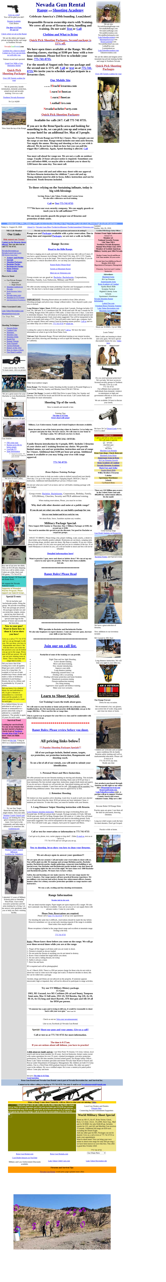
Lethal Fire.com (108, 303)
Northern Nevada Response (13, 97)
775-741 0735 (66, 203)
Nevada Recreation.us (10, 251)
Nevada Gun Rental (47, 1172)
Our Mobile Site (60, 80)
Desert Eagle (112, 429)
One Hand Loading (14, 352)
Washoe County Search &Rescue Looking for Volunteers (14, 852)
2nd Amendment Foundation (16, 300)
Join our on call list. (60, 646)
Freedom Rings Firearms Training (108, 306)
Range (42, 10)
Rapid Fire (11, 339)
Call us (83, 321)
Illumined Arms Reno (108, 455)
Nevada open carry (14, 295)
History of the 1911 (14, 348)
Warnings (10, 332)
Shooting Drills (12, 337)
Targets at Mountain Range (60, 269)
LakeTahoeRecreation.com (108, 50)
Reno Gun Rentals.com (59, 1154)
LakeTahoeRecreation (106, 37)
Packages (47, 233)
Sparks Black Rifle (108, 470)
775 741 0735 (58, 324)
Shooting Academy (68, 10)
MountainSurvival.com (10, 314)
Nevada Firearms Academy (108, 465)
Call (79, 28)
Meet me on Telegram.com (60, 273)
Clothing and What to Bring (60, 34)
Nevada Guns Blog (43, 227)
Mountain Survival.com (108, 311)
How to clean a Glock (15, 350)
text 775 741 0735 (55, 916)
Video (94, 1102)
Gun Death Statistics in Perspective (107, 533)
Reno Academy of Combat (108, 284)
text (71, 67)
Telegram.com (88, 227)
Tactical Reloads (13, 346)
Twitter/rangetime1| (75, 227)
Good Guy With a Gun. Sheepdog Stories (14, 64)
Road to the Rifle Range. (60, 249)
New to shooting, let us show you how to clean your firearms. (60, 847)
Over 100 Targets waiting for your (14, 79)
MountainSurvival (107, 39)
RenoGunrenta (106, 42)
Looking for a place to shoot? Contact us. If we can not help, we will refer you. (14, 53)
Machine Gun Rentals (108, 451)
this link (13, 740)
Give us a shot (13, 15)
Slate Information (13, 451)
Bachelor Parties (101, 557)
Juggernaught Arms (108, 282)
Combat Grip (12, 330)
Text (70, 28)
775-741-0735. (42, 59)
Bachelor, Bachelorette (64, 277)
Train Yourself (12, 343)
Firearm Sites (96, 1108)
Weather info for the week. (60, 900)
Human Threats (13, 341)
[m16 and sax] (14, 778)
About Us (31, 227)
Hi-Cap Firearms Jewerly (108, 460)
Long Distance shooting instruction (40, 812)
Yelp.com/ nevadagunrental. (67, 1019)
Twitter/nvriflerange (59, 227)
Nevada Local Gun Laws (11, 253)
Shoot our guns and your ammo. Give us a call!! (65, 1029)
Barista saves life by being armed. (14, 446)
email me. (69, 324)
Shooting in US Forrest (15, 298)
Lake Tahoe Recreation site (96, 1161)
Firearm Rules (12, 328)
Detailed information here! (60, 553)
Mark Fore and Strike (108, 468)
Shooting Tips (12, 335)
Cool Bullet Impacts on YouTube (24, 1158)
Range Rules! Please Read (60, 265)
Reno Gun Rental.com (24, 1154)
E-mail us (80, 836)
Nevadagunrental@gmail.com (93, 1084)
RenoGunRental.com (108, 790)
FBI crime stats (12, 443)
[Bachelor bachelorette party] (108, 555)
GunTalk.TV (12, 449)
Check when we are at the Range (14, 34)
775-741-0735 (60, 462)
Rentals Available (14, 21)
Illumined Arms (108, 277)
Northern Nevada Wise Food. (12, 732)
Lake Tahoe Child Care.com (59, 1161)
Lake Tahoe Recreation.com (12, 311)
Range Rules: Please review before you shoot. (60, 729)
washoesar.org (14, 829)
